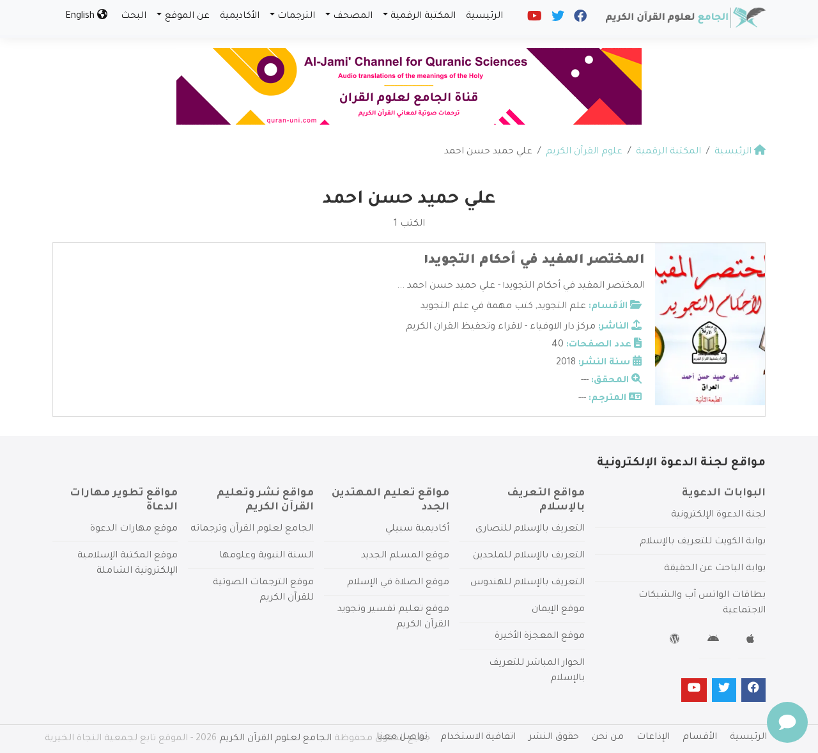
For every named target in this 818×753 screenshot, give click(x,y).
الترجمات (296, 17)
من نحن (608, 738)
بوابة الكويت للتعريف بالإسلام (703, 542)
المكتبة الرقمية (423, 17)
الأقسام (700, 738)
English (81, 17)
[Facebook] (579, 19)
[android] (714, 641)
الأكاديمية (239, 17)
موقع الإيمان (558, 610)
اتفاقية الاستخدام (478, 738)
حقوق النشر (554, 738)
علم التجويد (561, 307)
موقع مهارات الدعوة (134, 529)
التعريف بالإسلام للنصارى (530, 529)
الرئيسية (484, 17)
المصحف (353, 17)
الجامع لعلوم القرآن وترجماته (252, 529)
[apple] (752, 641)
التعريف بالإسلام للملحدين (529, 556)
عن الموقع (187, 17)
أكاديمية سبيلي (417, 529)
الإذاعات (653, 738)
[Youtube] (533, 19)
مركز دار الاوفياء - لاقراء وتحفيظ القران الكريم (501, 327)
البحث (133, 17)
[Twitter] (557, 19)
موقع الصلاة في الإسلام (398, 583)
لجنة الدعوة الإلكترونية (718, 515)
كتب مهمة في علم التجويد (477, 307)
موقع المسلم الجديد (405, 556)
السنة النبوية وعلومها (266, 556)
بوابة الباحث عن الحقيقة (715, 569)
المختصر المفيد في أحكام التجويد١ (534, 261)
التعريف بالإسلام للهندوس (527, 583)
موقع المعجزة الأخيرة (540, 637)
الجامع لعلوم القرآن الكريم (275, 739)
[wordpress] (676, 641)
